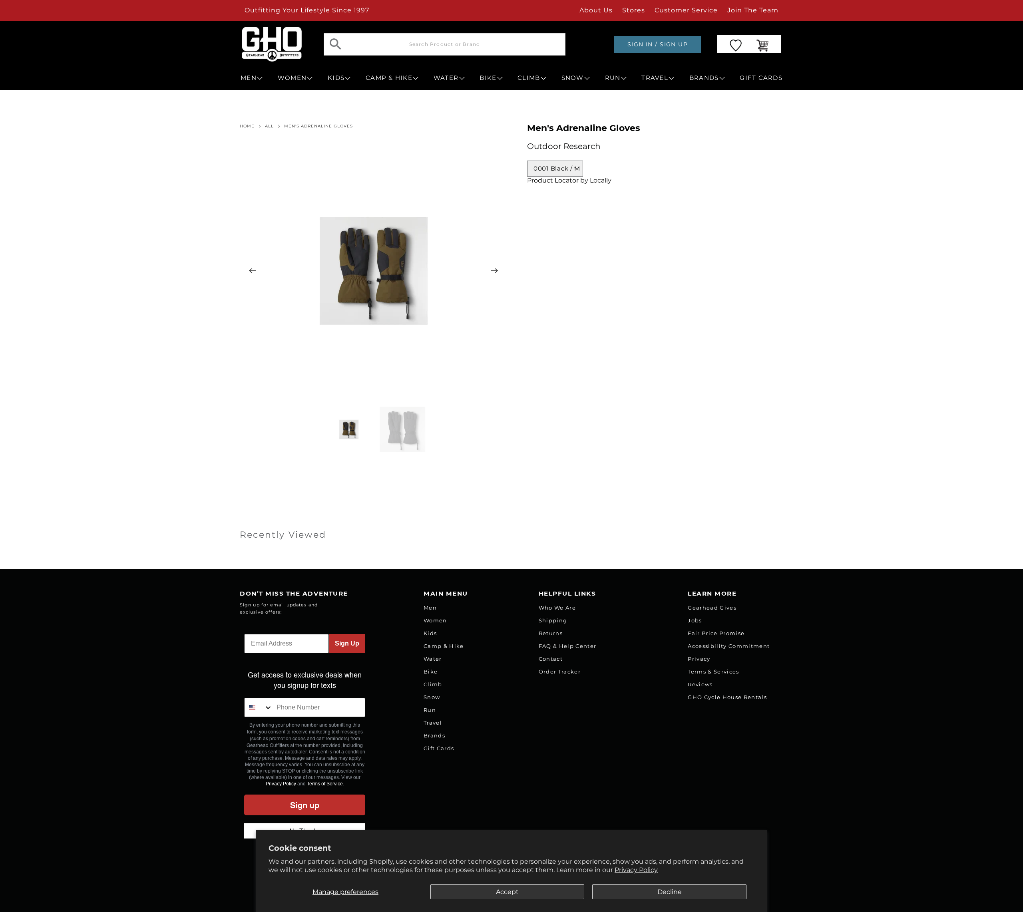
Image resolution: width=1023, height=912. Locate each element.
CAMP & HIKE (389, 77)
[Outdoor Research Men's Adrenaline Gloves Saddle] (374, 271)
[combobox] (259, 707)
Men (430, 607)
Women (435, 620)
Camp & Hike (444, 646)
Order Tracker (560, 671)
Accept (507, 892)
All (269, 126)
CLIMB (528, 77)
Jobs (695, 620)
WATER (446, 77)
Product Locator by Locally (569, 180)
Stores (633, 10)
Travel (433, 722)
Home (247, 126)
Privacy (699, 659)
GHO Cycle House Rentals (727, 697)
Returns (551, 633)
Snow (432, 697)
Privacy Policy (636, 870)
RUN (613, 77)
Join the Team (752, 10)
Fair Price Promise (716, 633)
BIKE (488, 77)
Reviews (700, 684)
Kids (430, 633)
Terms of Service (325, 784)
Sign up (304, 805)
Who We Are (557, 607)
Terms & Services (713, 671)
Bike (431, 671)
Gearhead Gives (712, 607)
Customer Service (686, 10)
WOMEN (292, 77)
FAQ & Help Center (568, 646)
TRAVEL (654, 77)
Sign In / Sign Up (657, 44)
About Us (596, 10)
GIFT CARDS (761, 77)
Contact (551, 659)
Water (433, 659)
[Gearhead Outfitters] (272, 44)
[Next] (495, 271)
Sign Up (347, 643)
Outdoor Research (564, 146)
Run (430, 710)
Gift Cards (439, 748)
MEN (249, 77)
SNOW (572, 77)
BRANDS (704, 77)
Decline (669, 892)
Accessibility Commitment (729, 646)
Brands (434, 735)
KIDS (336, 77)
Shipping (553, 620)
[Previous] (252, 271)
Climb (433, 684)
